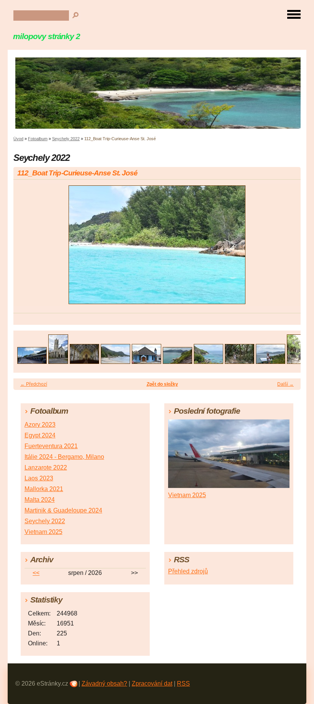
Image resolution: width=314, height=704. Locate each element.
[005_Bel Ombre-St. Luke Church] (146, 362)
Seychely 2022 (66, 138)
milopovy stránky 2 (46, 36)
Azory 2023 (40, 424)
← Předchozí (33, 384)
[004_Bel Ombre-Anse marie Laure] (115, 362)
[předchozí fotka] (25, 248)
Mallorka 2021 (44, 489)
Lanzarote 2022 (46, 467)
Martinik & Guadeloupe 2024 (63, 510)
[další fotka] (288, 248)
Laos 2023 (39, 478)
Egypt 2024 (40, 435)
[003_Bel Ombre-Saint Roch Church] (84, 362)
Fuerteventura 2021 (51, 446)
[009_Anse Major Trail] (270, 362)
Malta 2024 (40, 499)
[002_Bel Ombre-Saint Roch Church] (58, 362)
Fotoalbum (37, 138)
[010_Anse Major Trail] (297, 362)
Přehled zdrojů (188, 571)
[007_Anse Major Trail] (208, 362)
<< (36, 573)
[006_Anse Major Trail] (177, 362)
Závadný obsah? (104, 683)
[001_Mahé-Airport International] (32, 362)
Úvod (18, 138)
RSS (183, 683)
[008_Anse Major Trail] (239, 362)
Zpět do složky (162, 384)
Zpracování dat (152, 683)
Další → (285, 384)
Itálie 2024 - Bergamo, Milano (64, 457)
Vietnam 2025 (43, 532)
